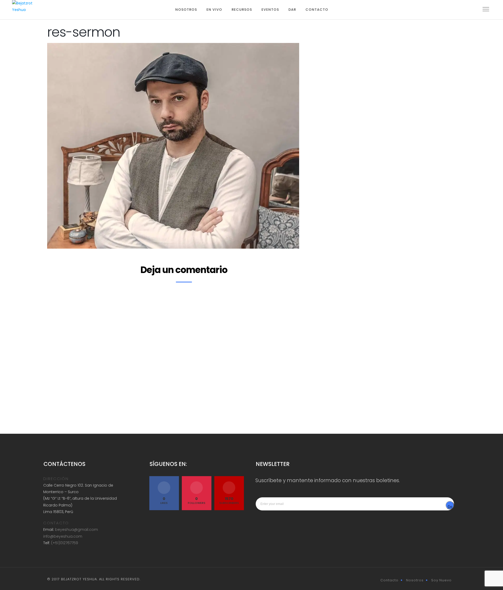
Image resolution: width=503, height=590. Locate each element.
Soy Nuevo (441, 580)
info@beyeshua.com (62, 536)
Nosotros (186, 9)
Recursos (242, 9)
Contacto (316, 9)
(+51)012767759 (64, 543)
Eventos (270, 9)
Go (450, 507)
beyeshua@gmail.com (76, 529)
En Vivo (214, 9)
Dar (292, 9)
